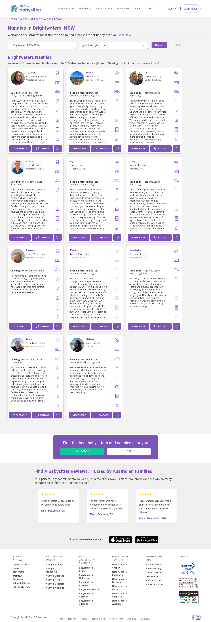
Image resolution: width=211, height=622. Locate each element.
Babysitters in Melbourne (86, 576)
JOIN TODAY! (82, 451)
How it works (123, 8)
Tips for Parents (21, 564)
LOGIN (129, 451)
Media (84, 619)
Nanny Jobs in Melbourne (119, 573)
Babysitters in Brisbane (86, 584)
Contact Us (139, 8)
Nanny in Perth (53, 580)
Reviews (72, 619)
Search (23, 18)
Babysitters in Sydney (86, 569)
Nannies (33, 18)
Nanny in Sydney (54, 564)
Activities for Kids (21, 587)
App (62, 619)
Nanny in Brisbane (55, 576)
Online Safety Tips (22, 583)
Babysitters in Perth (89, 589)
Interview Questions (18, 577)
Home (14, 18)
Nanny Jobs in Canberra (119, 595)
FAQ (151, 8)
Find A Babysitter (66, 8)
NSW (43, 18)
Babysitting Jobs (104, 8)
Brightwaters (55, 18)
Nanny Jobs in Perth (119, 588)
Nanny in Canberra (55, 584)
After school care (154, 580)
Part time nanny (153, 568)
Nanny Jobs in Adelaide (119, 602)
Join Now (190, 8)
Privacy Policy (116, 619)
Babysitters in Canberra (86, 595)
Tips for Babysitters (18, 570)
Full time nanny (153, 564)
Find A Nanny (85, 8)
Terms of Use (98, 619)
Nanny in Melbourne (51, 570)
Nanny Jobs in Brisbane (119, 580)
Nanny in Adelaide (55, 588)
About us (131, 619)
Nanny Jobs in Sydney (119, 566)
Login (172, 8)
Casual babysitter (154, 572)
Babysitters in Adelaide (86, 602)
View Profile (20, 148)
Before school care (155, 584)
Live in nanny (152, 576)
